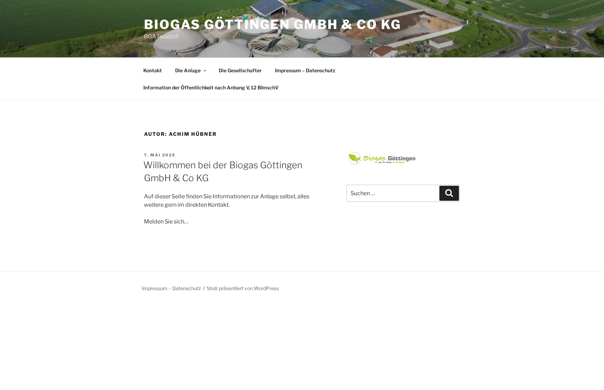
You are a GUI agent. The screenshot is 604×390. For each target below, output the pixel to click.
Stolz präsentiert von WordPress (243, 288)
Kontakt (152, 70)
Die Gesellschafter (240, 70)
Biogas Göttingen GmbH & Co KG (272, 24)
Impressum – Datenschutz (305, 70)
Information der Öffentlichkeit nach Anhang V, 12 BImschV (211, 87)
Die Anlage (188, 70)
